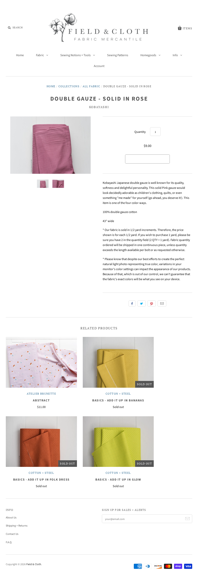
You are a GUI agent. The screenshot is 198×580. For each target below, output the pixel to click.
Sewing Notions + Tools (75, 55)
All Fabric (91, 86)
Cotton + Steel (118, 393)
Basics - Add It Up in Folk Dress (41, 479)
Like (132, 303)
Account (99, 66)
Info (175, 55)
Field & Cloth (33, 564)
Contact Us (12, 534)
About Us (11, 518)
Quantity (140, 132)
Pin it (152, 303)
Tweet (141, 303)
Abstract (41, 400)
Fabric (40, 55)
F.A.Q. (9, 542)
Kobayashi (99, 107)
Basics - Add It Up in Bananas (118, 400)
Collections (68, 86)
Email (162, 303)
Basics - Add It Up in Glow (118, 479)
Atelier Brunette (41, 393)
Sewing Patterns (117, 55)
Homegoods (148, 55)
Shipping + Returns (16, 526)
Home (20, 55)
